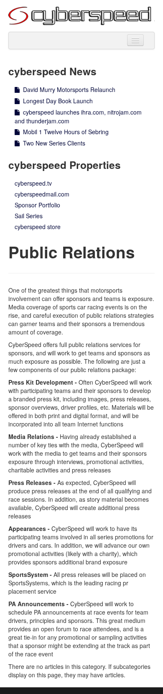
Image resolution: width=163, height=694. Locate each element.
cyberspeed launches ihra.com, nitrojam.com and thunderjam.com (78, 116)
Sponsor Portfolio (37, 205)
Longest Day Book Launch (57, 101)
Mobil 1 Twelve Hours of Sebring (65, 132)
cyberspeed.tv (33, 183)
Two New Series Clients (53, 143)
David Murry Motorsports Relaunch (68, 89)
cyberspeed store (38, 226)
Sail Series (29, 216)
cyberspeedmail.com (42, 194)
